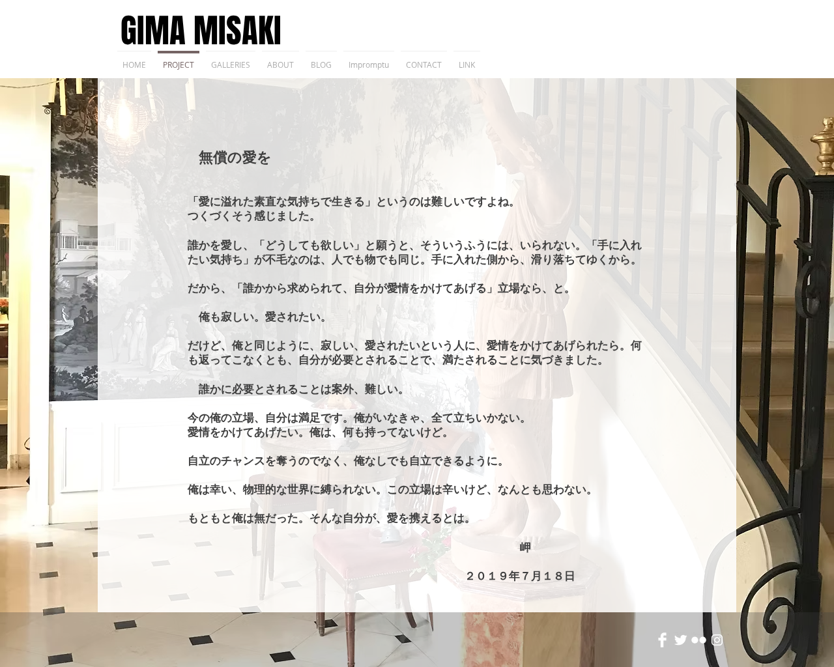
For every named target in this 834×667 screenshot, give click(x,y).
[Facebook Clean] (662, 639)
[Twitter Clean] (680, 639)
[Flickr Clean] (698, 639)
